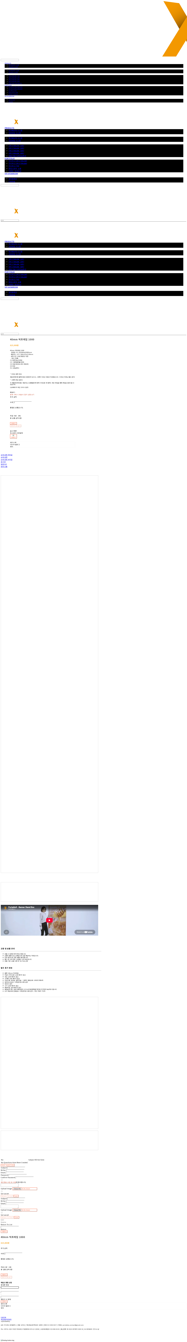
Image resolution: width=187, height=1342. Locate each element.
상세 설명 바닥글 (6, 459)
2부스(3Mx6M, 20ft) (14, 78)
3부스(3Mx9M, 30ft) (14, 79)
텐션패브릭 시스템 (14, 65)
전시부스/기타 (13, 91)
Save (16, 1196)
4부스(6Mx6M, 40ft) (14, 81)
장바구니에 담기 (6, 1277)
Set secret (5, 1193)
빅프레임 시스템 (13, 67)
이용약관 (3, 1317)
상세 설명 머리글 (6, 455)
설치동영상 (12, 100)
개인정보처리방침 (6, 1319)
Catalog (11, 101)
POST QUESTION (8, 1165)
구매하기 (4, 1232)
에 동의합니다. (13, 1182)
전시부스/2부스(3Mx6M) (15, 89)
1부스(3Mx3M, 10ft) (14, 76)
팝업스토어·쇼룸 (13, 92)
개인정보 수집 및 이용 (8, 1182)
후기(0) (3, 462)
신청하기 (4, 1302)
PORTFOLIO (8, 85)
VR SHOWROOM (9, 96)
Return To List (7, 1196)
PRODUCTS (8, 63)
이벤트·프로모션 (13, 94)
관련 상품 (4, 466)
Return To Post (7, 1217)
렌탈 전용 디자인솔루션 (15, 83)
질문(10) (4, 464)
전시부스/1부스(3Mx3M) (15, 87)
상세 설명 (4, 457)
